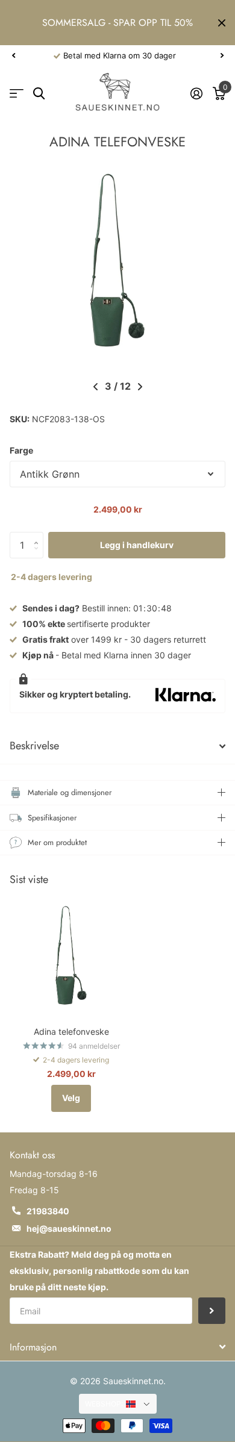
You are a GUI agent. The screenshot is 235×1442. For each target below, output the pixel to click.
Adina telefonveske (71, 1031)
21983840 (48, 1211)
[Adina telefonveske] (71, 955)
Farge (21, 450)
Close (221, 22)
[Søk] (39, 93)
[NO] (138, 1404)
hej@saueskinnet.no (69, 1228)
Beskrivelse (34, 746)
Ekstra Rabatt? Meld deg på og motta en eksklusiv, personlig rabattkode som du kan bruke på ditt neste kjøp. (99, 1270)
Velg (71, 1098)
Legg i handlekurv (137, 545)
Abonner (211, 1311)
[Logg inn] (196, 93)
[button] (13, 55)
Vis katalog (17, 94)
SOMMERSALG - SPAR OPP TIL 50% (117, 23)
